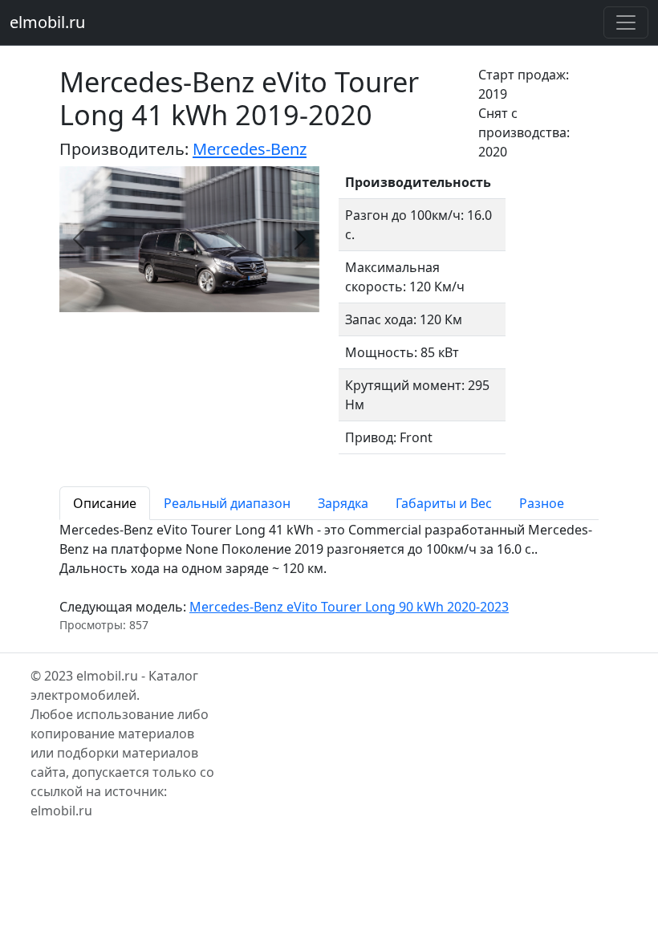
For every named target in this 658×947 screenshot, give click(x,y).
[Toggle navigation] (625, 22)
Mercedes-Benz (250, 149)
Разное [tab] (541, 503)
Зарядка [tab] (343, 503)
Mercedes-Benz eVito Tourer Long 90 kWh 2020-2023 (349, 607)
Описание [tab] (104, 503)
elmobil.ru (47, 22)
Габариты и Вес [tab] (444, 503)
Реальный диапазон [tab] (227, 503)
